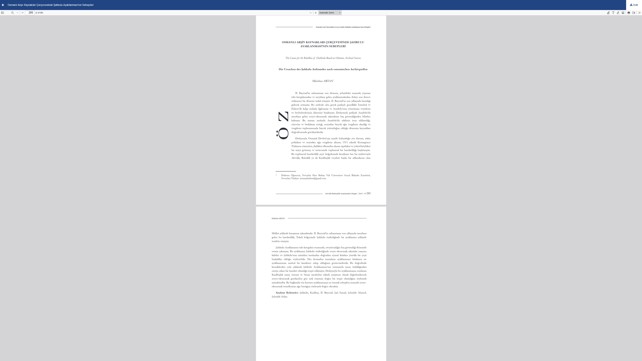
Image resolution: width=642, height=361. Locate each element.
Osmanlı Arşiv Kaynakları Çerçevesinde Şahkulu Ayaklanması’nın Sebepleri (50, 5)
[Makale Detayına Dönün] (3, 5)
